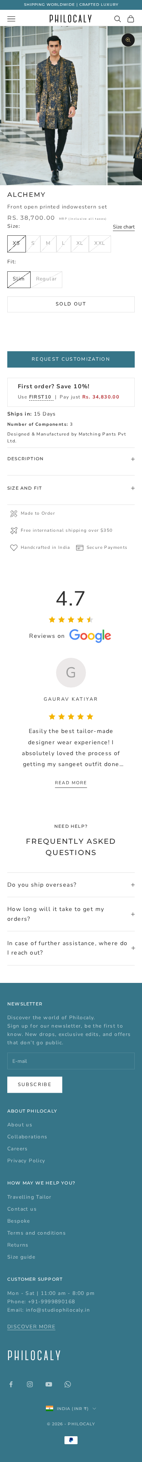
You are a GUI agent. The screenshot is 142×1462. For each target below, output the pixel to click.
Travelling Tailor (29, 1197)
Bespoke (18, 1221)
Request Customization (71, 359)
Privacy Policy (26, 1160)
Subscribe (35, 1084)
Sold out (71, 304)
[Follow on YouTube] (48, 1384)
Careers (17, 1148)
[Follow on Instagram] (29, 1384)
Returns (18, 1245)
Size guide (21, 1257)
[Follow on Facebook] (11, 1384)
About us (19, 1124)
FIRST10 (41, 397)
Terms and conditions (36, 1233)
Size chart (124, 226)
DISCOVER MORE (31, 1326)
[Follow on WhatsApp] (67, 1384)
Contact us (22, 1209)
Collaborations (27, 1136)
